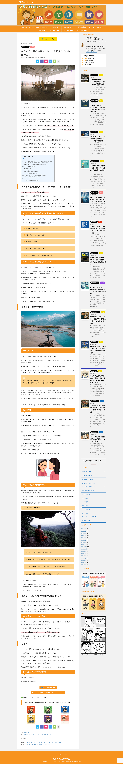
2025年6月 (83, 528)
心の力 (31, 732)
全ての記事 (54, 27)
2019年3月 (83, 564)
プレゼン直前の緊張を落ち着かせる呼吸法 (38, 744)
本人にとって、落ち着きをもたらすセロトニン (35, 164)
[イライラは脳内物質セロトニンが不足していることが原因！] (50, 61)
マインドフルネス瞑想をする (31, 171)
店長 (50, 734)
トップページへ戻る (48, 39)
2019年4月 (83, 562)
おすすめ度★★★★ (82, 30)
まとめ (25, 178)
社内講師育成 (82, 27)
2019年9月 (83, 551)
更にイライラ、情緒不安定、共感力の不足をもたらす (37, 162)
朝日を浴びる (28, 168)
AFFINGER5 (78, 761)
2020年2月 (83, 542)
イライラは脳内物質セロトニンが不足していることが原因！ (38, 161)
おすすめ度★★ (54, 30)
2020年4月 (83, 537)
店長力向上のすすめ (25, 2)
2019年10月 (84, 549)
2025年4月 (83, 533)
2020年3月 (83, 540)
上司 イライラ (44, 734)
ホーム (55, 754)
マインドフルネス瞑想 (34, 734)
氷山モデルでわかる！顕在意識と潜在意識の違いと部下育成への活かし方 (97, 199)
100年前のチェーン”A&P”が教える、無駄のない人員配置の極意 (97, 82)
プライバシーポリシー (64, 754)
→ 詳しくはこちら (91, 52)
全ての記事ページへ (49, 687)
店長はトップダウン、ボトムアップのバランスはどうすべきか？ (44, 742)
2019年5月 (83, 560)
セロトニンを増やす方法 (29, 166)
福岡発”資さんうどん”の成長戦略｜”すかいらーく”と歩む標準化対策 (97, 139)
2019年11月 (84, 546)
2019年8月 (83, 553)
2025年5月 (83, 531)
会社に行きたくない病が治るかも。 (33, 176)
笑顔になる (27, 169)
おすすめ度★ (41, 30)
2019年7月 (83, 555)
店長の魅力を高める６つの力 (41, 27)
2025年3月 (83, 535)
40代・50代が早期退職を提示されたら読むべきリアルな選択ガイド (97, 439)
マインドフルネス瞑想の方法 (32, 173)
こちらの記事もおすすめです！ (32, 180)
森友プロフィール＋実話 (28, 27)
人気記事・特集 (68, 27)
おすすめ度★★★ (68, 30)
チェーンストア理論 (95, 27)
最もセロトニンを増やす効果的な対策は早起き (34, 175)
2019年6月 (83, 558)
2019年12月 (84, 544)
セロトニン (25, 734)
